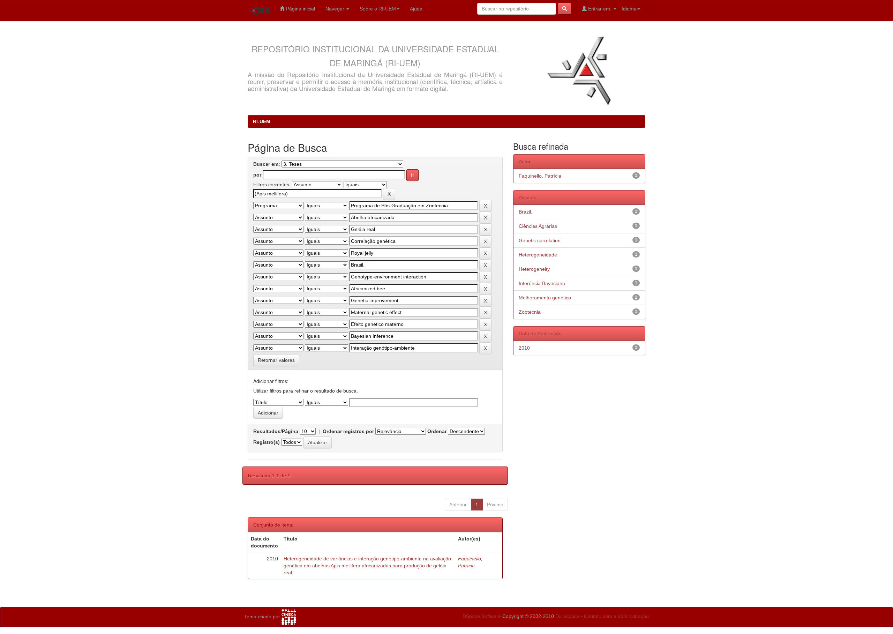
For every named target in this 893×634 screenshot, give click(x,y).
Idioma (629, 9)
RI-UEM (261, 121)
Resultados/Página (275, 431)
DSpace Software (482, 616)
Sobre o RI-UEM (378, 9)
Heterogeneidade (538, 255)
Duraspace (567, 616)
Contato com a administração (616, 616)
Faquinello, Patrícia (540, 176)
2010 (524, 348)
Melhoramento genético (545, 297)
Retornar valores (276, 360)
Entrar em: (600, 9)
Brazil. (525, 212)
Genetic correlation (540, 240)
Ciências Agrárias (538, 226)
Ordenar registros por (348, 431)
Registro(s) (266, 442)
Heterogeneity (534, 269)
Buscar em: (266, 164)
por (257, 175)
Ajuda (416, 9)
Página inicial (300, 9)
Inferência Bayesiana (542, 283)
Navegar (335, 9)
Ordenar (436, 431)
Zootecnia (530, 312)
